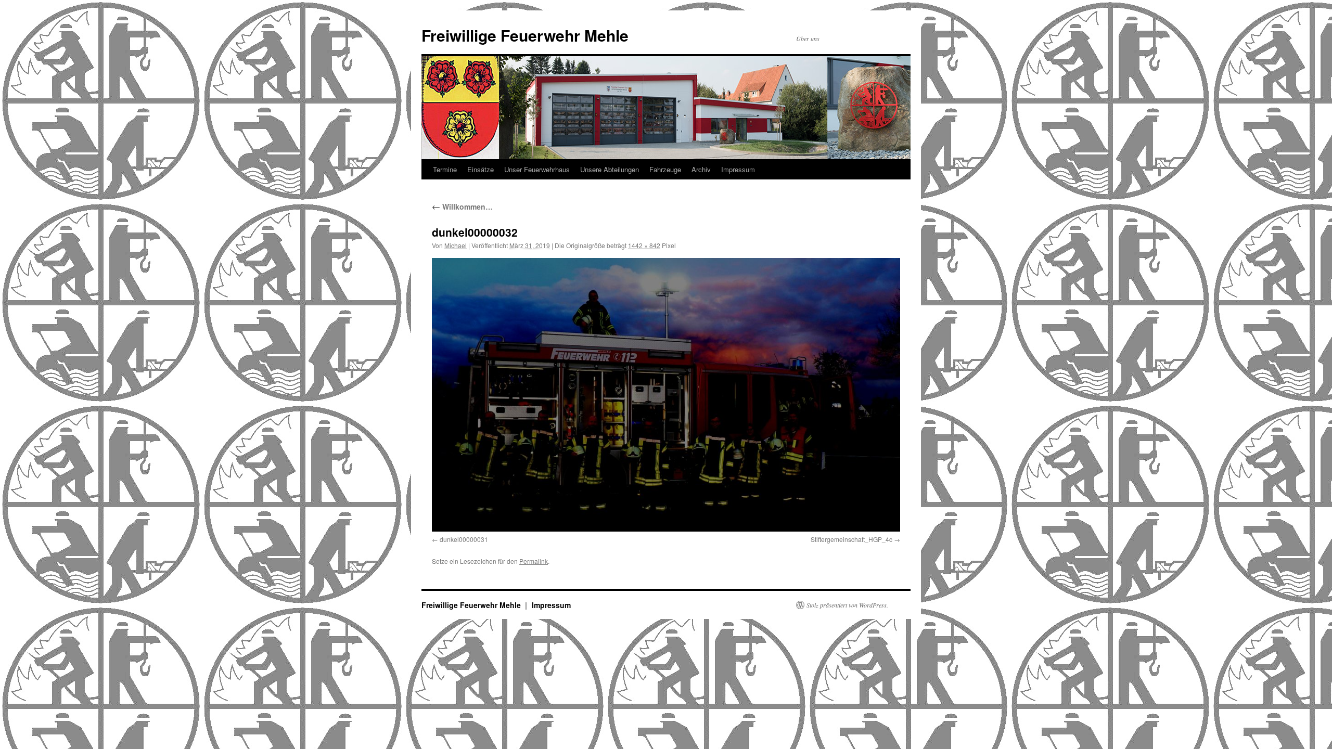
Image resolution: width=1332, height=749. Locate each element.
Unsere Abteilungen (609, 169)
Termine (445, 169)
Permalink (533, 561)
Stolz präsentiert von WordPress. (847, 605)
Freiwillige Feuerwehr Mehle (525, 35)
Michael (455, 245)
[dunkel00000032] (666, 395)
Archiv (701, 169)
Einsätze (480, 169)
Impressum (738, 169)
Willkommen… (462, 206)
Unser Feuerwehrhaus (537, 169)
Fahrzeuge (665, 169)
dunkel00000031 (464, 539)
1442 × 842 (644, 245)
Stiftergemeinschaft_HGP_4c (851, 539)
